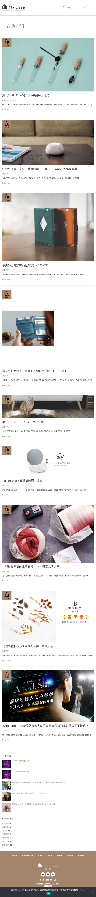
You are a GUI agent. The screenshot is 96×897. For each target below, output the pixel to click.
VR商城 (14, 856)
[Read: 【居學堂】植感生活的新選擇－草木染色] (48, 616)
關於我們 (81, 856)
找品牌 (49, 856)
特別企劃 (5, 838)
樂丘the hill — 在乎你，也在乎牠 (23, 422)
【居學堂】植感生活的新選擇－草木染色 (27, 646)
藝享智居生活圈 (27, 856)
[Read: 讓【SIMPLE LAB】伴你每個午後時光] (48, 65)
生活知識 (5, 841)
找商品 (40, 856)
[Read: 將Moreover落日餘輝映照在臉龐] (48, 461)
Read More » (6, 110)
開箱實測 (13, 100)
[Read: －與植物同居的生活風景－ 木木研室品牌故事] (48, 534)
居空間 (4, 831)
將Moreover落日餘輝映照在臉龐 (22, 481)
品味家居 (5, 823)
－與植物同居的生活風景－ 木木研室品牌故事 (30, 566)
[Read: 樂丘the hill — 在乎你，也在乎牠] (48, 406)
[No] (93, 892)
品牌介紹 (5, 100)
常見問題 (70, 856)
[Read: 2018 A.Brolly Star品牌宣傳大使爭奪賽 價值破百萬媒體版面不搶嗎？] (48, 696)
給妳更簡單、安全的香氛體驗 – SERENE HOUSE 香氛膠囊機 (39, 169)
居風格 (59, 856)
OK (49, 893)
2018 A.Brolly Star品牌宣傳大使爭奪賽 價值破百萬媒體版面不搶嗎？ (45, 726)
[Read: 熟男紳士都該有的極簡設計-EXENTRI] (48, 227)
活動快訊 (5, 834)
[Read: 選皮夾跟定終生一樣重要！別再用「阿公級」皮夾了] (29, 328)
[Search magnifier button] (84, 7)
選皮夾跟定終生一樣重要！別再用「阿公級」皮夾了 (34, 371)
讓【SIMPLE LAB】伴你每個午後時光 (25, 95)
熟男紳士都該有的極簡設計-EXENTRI (25, 265)
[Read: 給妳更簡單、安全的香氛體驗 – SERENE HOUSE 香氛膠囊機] (48, 142)
